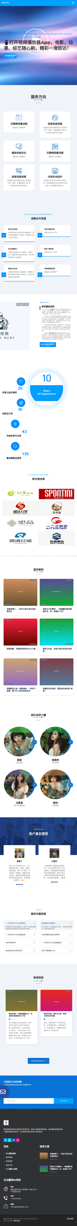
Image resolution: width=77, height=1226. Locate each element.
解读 (11, 1153)
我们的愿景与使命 (47, 344)
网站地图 (70, 1219)
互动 (11, 1169)
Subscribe (63, 1101)
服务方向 (9, 1165)
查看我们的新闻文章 (37, 1061)
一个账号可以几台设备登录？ (16, 923)
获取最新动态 (9, 56)
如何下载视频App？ (49, 951)
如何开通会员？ (11, 943)
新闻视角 (9, 1161)
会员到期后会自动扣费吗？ (51, 935)
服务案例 (9, 1157)
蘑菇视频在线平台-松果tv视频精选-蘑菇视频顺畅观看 (20, 1220)
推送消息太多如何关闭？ (14, 951)
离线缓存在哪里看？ (49, 923)
